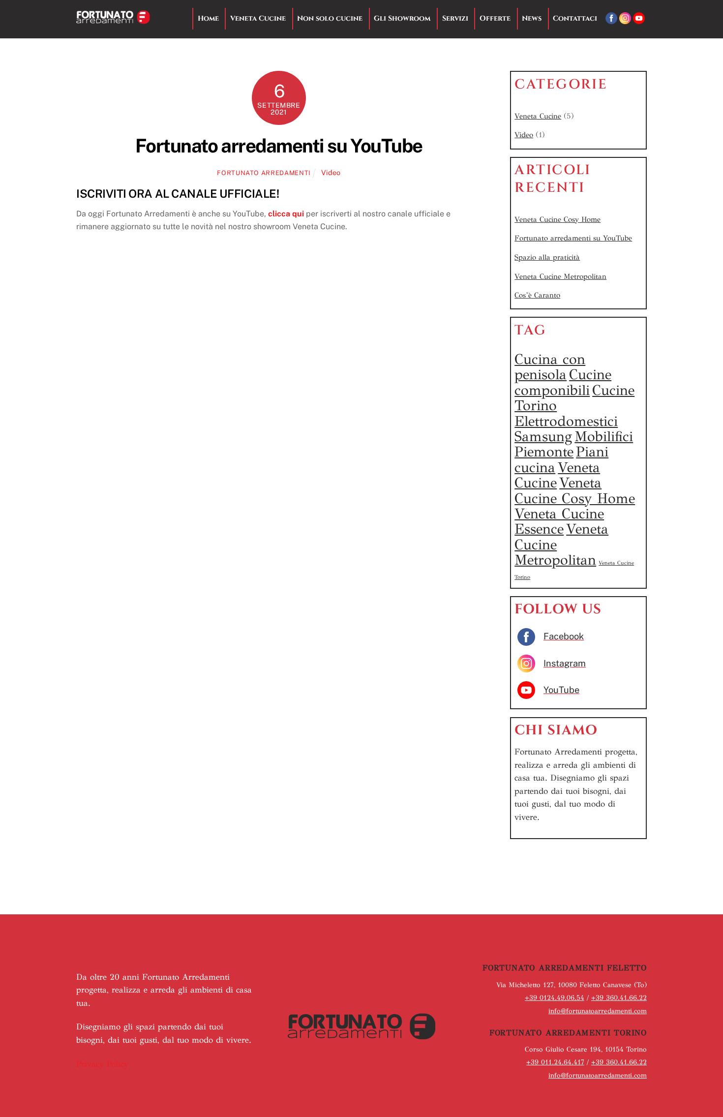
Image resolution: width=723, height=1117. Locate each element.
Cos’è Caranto (537, 295)
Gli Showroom (402, 18)
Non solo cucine (329, 18)
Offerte (495, 18)
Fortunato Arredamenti (264, 173)
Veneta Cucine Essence (559, 521)
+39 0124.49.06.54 (554, 997)
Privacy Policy (102, 1064)
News (532, 18)
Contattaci (575, 18)
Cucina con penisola (549, 366)
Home (208, 18)
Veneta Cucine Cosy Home (557, 219)
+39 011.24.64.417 (555, 1061)
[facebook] (611, 18)
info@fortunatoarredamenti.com (597, 1010)
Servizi (455, 18)
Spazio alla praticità (547, 257)
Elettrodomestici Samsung (566, 428)
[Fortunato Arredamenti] (113, 19)
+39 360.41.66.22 (619, 997)
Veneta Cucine (258, 18)
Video (330, 172)
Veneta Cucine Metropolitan (560, 276)
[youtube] (639, 18)
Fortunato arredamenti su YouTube (278, 146)
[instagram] (625, 18)
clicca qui (286, 213)
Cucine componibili (562, 381)
